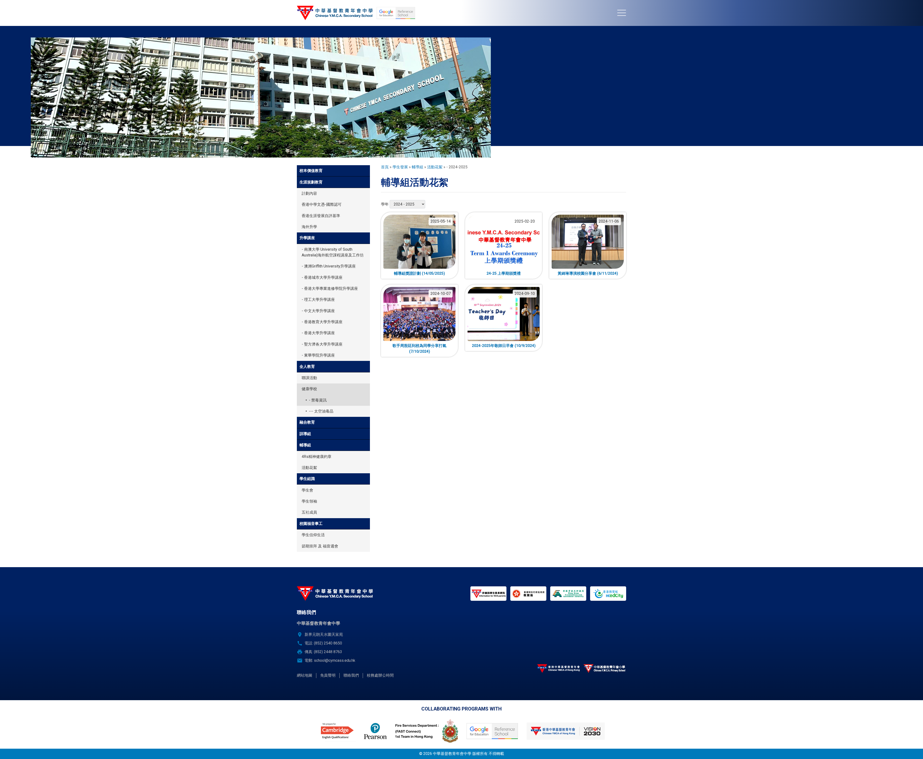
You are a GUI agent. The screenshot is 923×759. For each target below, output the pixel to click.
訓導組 (305, 433)
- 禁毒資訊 (318, 400)
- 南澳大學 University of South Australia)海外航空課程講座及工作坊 (333, 252)
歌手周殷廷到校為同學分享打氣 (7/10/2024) (419, 348)
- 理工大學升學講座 (318, 299)
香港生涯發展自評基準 (321, 215)
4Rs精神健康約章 (316, 456)
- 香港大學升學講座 (318, 333)
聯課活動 (309, 378)
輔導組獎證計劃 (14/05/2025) (419, 273)
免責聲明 (328, 675)
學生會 (307, 490)
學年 (385, 204)
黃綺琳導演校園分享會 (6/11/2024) (588, 273)
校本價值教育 (311, 170)
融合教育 (307, 422)
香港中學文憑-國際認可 (322, 204)
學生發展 (400, 167)
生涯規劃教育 (311, 182)
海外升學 (309, 227)
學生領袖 (309, 501)
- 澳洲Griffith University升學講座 (329, 266)
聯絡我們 (351, 675)
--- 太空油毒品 (321, 411)
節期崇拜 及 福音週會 (320, 546)
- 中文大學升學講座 (318, 311)
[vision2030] (565, 731)
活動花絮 (309, 467)
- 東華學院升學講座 (318, 355)
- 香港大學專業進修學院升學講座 (330, 288)
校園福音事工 (311, 523)
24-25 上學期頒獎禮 (503, 273)
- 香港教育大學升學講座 (322, 322)
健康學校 (309, 389)
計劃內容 (309, 193)
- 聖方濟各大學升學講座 (322, 344)
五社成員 (309, 512)
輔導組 (305, 445)
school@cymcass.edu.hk (334, 660)
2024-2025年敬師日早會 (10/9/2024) (504, 345)
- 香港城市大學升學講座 (322, 277)
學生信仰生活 (313, 535)
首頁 (385, 167)
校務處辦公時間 (380, 675)
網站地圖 (304, 675)
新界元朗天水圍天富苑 (324, 634)
